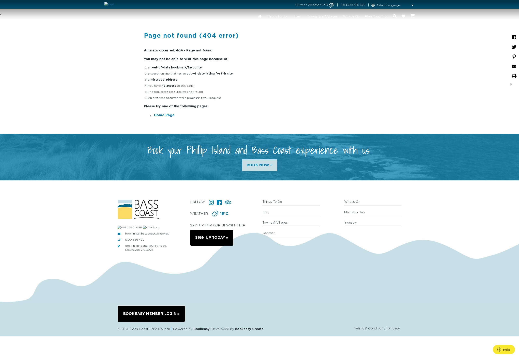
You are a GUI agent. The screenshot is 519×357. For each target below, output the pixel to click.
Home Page (164, 115)
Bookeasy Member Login (150, 314)
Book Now (260, 164)
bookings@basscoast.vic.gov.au (147, 233)
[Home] (260, 16)
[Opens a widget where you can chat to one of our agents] (504, 350)
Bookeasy (201, 329)
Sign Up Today (210, 238)
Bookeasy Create (249, 329)
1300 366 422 (355, 5)
